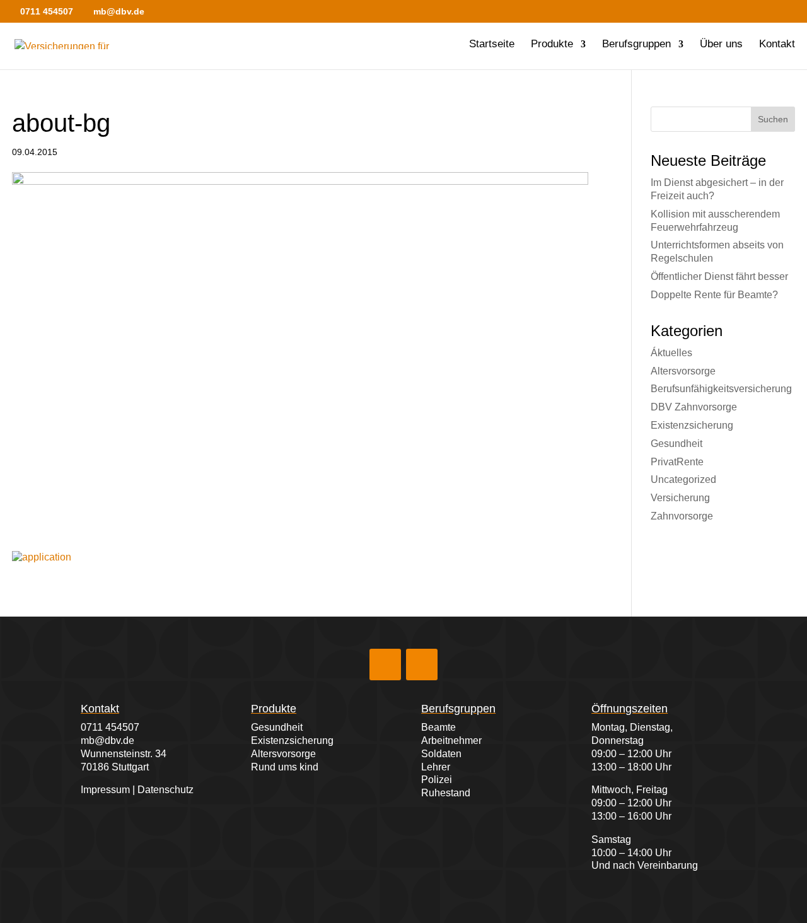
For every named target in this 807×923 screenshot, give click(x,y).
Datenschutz (165, 789)
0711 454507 (110, 727)
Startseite (491, 45)
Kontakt (777, 45)
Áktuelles (671, 352)
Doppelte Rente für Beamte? (714, 294)
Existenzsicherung (692, 425)
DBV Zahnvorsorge (694, 407)
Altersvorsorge (683, 371)
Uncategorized (683, 479)
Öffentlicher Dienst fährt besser (719, 276)
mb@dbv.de (107, 740)
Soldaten (441, 753)
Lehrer (435, 767)
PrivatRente (677, 461)
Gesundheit (676, 443)
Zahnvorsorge (682, 516)
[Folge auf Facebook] (385, 664)
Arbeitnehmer (451, 740)
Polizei (436, 779)
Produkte (552, 45)
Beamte (438, 727)
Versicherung (680, 497)
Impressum (105, 789)
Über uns (721, 45)
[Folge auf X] (422, 664)
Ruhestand (445, 792)
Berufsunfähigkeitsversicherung (721, 388)
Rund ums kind (284, 767)
